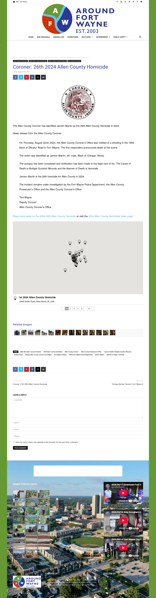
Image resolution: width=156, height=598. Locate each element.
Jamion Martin (99, 355)
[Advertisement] (78, 48)
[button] (140, 37)
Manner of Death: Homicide (115, 355)
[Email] (37, 77)
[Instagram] (121, 1)
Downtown (73, 37)
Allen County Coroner (74, 61)
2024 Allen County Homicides (48, 57)
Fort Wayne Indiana (60, 355)
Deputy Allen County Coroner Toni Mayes (38, 355)
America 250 (58, 37)
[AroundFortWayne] (78, 19)
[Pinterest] (125, 1)
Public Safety (119, 37)
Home (31, 37)
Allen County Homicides (27, 57)
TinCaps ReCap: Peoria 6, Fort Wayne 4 (127, 384)
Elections (86, 37)
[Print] (43, 77)
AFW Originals (43, 37)
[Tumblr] (133, 1)
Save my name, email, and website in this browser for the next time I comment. (46, 442)
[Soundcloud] (129, 1)
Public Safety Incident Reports (57, 61)
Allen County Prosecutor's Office (91, 352)
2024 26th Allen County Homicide (30, 352)
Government (102, 37)
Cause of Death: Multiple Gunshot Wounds (117, 352)
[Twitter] (137, 1)
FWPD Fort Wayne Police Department (81, 355)
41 (89, 308)
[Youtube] (141, 1)
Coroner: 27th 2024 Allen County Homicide (30, 384)
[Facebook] (117, 1)
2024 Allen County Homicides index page (110, 216)
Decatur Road (18, 355)
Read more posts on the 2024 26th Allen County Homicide (44, 216)
